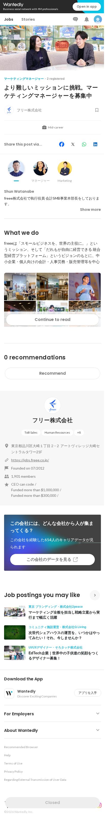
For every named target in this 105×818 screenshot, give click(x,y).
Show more (90, 209)
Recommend (52, 373)
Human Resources (57, 432)
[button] (54, 679)
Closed (52, 803)
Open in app (87, 6)
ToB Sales (30, 432)
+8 (79, 432)
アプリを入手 (87, 693)
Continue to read (52, 319)
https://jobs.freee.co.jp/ (30, 460)
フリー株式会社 (52, 420)
